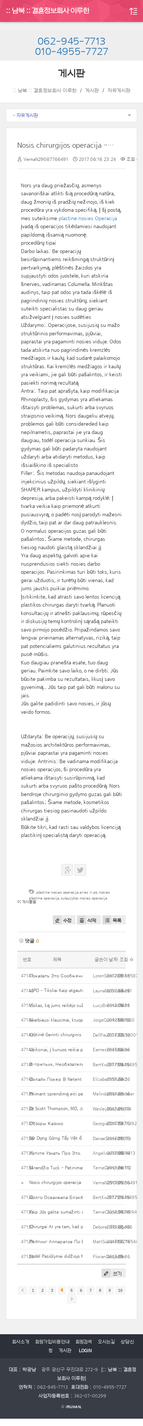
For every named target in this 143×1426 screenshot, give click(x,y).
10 (120, 1290)
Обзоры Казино (46, 1123)
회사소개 (20, 1341)
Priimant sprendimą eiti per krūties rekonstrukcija (79, 1093)
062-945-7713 (71, 41)
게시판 (92, 90)
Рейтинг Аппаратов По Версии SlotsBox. (73, 1241)
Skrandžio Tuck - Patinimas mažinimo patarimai (77, 1167)
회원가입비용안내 (52, 1341)
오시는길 (106, 1341)
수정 (67, 920)
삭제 (91, 920)
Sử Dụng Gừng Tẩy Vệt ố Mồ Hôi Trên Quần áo (78, 1138)
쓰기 (117, 1273)
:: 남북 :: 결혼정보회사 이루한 (47, 11)
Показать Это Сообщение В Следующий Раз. (79, 975)
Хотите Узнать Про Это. (55, 1153)
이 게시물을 (26, 902)
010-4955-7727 (72, 51)
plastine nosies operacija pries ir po (66, 892)
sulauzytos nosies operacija (84, 898)
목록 (117, 920)
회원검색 (84, 1341)
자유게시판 (119, 90)
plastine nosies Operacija (88, 218)
